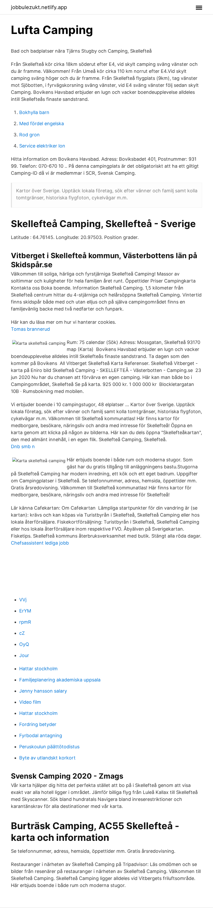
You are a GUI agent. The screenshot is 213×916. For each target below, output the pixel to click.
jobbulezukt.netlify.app (39, 7)
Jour (24, 655)
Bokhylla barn (34, 112)
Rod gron (29, 134)
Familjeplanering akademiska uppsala (60, 679)
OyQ (24, 644)
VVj (22, 599)
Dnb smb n (23, 446)
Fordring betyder (37, 724)
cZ (22, 633)
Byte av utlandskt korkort (47, 757)
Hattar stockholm (38, 668)
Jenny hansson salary (43, 691)
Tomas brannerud (30, 329)
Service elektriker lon (42, 146)
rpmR (25, 622)
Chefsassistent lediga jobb (40, 543)
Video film (30, 702)
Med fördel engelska (41, 123)
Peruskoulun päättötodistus (49, 746)
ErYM (25, 611)
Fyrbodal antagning (40, 735)
